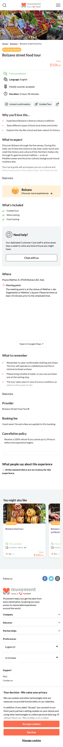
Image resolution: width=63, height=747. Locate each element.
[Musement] (31, 5)
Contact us (8, 680)
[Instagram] (57, 578)
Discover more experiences (35, 193)
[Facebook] (44, 578)
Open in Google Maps (30, 343)
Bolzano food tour (14, 528)
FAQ (5, 676)
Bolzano (13, 43)
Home (5, 43)
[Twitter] (51, 578)
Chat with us (31, 257)
